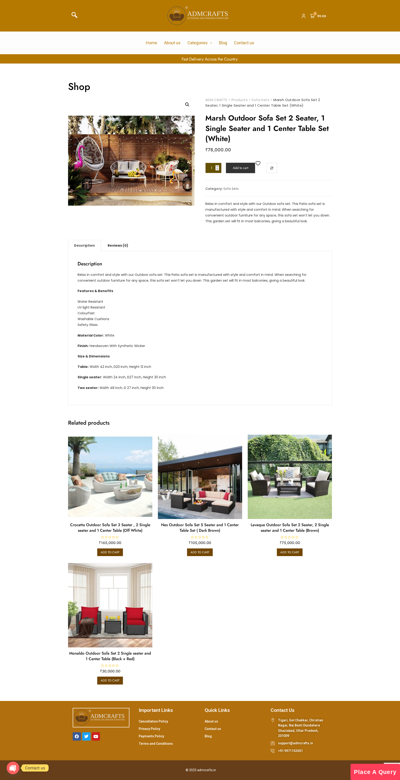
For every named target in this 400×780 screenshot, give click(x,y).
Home (151, 42)
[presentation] (6, 59)
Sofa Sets (231, 188)
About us (172, 42)
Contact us (244, 42)
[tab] (84, 245)
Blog (223, 42)
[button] (187, 104)
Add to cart (240, 168)
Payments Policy (151, 736)
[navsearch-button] (76, 15)
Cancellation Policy (153, 721)
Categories (198, 42)
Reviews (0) (118, 245)
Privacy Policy (149, 729)
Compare (272, 168)
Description (84, 245)
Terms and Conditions (156, 743)
